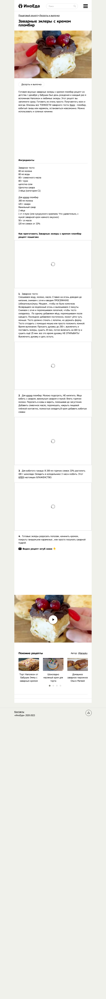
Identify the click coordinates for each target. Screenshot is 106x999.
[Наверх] (89, 713)
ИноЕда (32, 6)
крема (26, 197)
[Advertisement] (53, 136)
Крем (72, 105)
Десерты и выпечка (31, 84)
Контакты (19, 712)
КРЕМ (21, 477)
